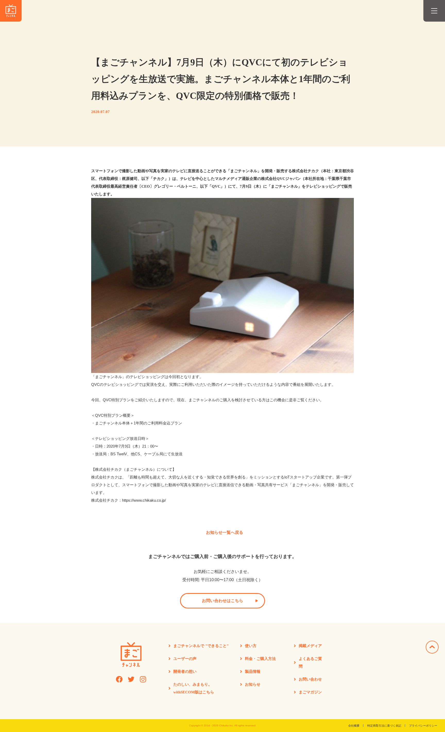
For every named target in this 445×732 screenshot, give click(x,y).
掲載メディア (310, 646)
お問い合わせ (310, 679)
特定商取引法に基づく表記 (384, 725)
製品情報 (252, 671)
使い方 (250, 646)
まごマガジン (310, 692)
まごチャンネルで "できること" (201, 646)
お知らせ (252, 684)
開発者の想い (184, 671)
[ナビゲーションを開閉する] (434, 11)
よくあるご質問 (310, 662)
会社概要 (354, 725)
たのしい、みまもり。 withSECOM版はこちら (193, 688)
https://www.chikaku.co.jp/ (144, 500)
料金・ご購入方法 (260, 659)
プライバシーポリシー (423, 725)
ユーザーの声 (184, 659)
